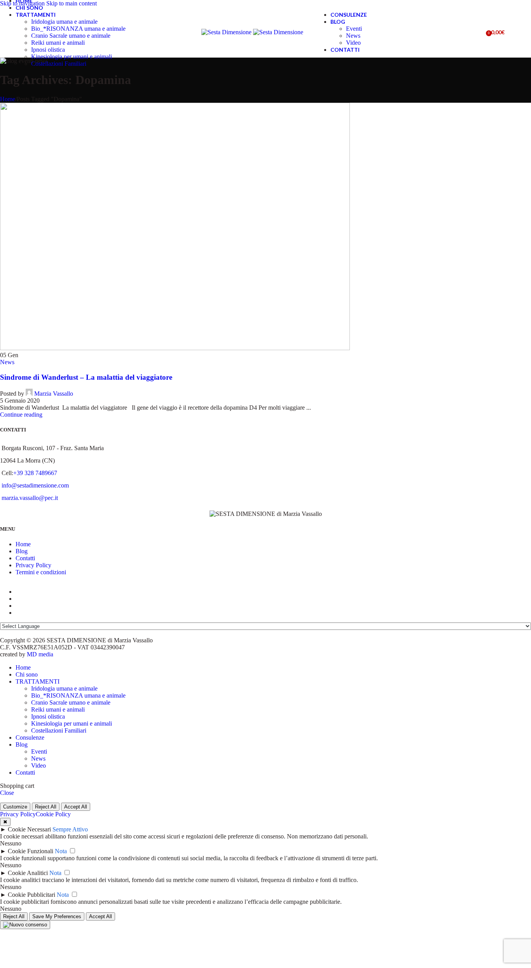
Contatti (25, 558)
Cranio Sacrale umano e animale (70, 35)
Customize (15, 807)
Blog (22, 551)
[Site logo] (227, 32)
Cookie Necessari (29, 829)
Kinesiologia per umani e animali (71, 56)
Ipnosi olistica (48, 49)
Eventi (354, 28)
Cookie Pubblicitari (31, 894)
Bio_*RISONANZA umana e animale (78, 28)
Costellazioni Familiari (58, 63)
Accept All (75, 807)
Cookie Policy (53, 814)
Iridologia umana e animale (64, 21)
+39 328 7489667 (35, 473)
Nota (61, 851)
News (353, 35)
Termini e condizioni (41, 572)
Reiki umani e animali (58, 42)
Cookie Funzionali (30, 851)
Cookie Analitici (28, 873)
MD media (40, 654)
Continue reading (21, 414)
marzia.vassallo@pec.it (30, 498)
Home (7, 99)
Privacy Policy (33, 565)
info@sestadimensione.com (35, 485)
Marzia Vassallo (53, 393)
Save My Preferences (56, 916)
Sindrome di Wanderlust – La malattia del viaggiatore (86, 377)
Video (353, 42)
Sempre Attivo (70, 829)
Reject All (45, 807)
